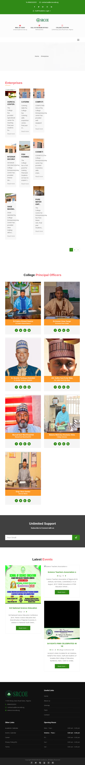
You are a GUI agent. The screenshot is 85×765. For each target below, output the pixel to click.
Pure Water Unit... (38, 202)
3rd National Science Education (23, 608)
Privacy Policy (11, 742)
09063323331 (32, 2)
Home (37, 56)
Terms (7, 747)
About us (47, 701)
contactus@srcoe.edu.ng (49, 2)
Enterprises (45, 56)
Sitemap (47, 705)
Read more (11, 134)
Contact (47, 715)
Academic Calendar (11, 728)
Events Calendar (10, 733)
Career (7, 737)
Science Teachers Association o (62, 572)
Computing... (41, 102)
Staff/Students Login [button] (42, 11)
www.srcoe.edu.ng (13, 710)
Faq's (46, 710)
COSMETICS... (41, 152)
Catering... (26, 102)
